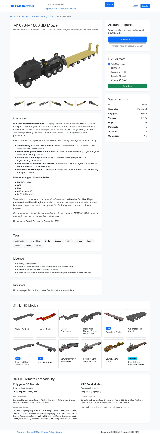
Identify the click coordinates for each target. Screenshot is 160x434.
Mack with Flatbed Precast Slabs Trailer (90, 331)
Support (59, 432)
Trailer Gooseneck (65, 330)
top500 (48, 8)
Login (135, 5)
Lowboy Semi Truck (112, 360)
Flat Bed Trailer (45, 362)
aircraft (73, 8)
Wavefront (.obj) (118, 72)
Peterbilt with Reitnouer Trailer (136, 363)
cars (67, 8)
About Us (21, 432)
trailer (38, 246)
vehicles (79, 241)
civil (68, 241)
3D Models (24, 16)
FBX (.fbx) (115, 68)
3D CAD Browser (22, 6)
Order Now (127, 39)
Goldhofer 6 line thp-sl (136, 330)
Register (145, 6)
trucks (47, 241)
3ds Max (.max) (118, 64)
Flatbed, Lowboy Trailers (43, 16)
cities (62, 8)
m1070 (17, 246)
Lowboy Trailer (45, 329)
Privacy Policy (47, 432)
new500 (55, 8)
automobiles (35, 241)
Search (109, 4)
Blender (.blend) (118, 76)
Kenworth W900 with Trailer (68, 360)
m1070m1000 (20, 241)
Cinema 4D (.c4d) (119, 80)
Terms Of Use (33, 432)
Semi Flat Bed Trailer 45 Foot (22, 363)
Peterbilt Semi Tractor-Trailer (89, 360)
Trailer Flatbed (22, 329)
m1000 (28, 246)
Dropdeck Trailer (114, 332)
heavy (89, 241)
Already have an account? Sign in (127, 46)
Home (13, 16)
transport (58, 241)
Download (127, 86)
